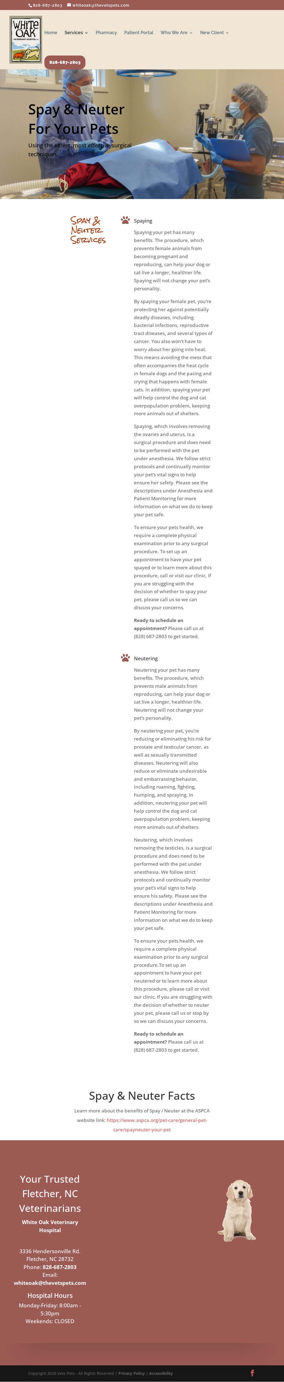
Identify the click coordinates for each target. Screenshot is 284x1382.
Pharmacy (106, 33)
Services (74, 33)
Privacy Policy (131, 1373)
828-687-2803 (47, 5)
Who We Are (174, 33)
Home (50, 33)
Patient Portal (138, 33)
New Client (212, 33)
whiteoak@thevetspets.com (50, 1283)
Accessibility (161, 1373)
